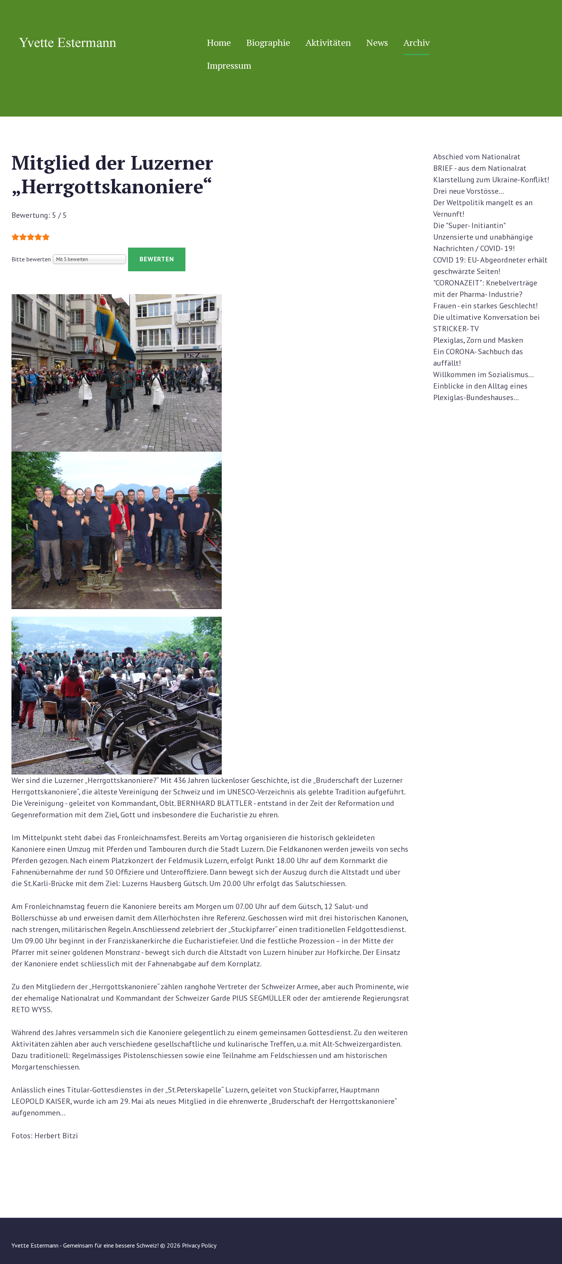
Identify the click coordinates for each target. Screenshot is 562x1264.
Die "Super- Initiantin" (469, 225)
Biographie (268, 42)
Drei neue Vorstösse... (468, 191)
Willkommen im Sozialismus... (483, 374)
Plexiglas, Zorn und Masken (478, 340)
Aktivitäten (328, 42)
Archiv (416, 42)
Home (219, 42)
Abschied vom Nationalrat (476, 157)
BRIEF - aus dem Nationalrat (479, 168)
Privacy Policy (199, 1245)
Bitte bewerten (31, 259)
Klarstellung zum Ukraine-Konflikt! (491, 180)
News (377, 42)
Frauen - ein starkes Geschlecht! (485, 306)
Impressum (229, 65)
